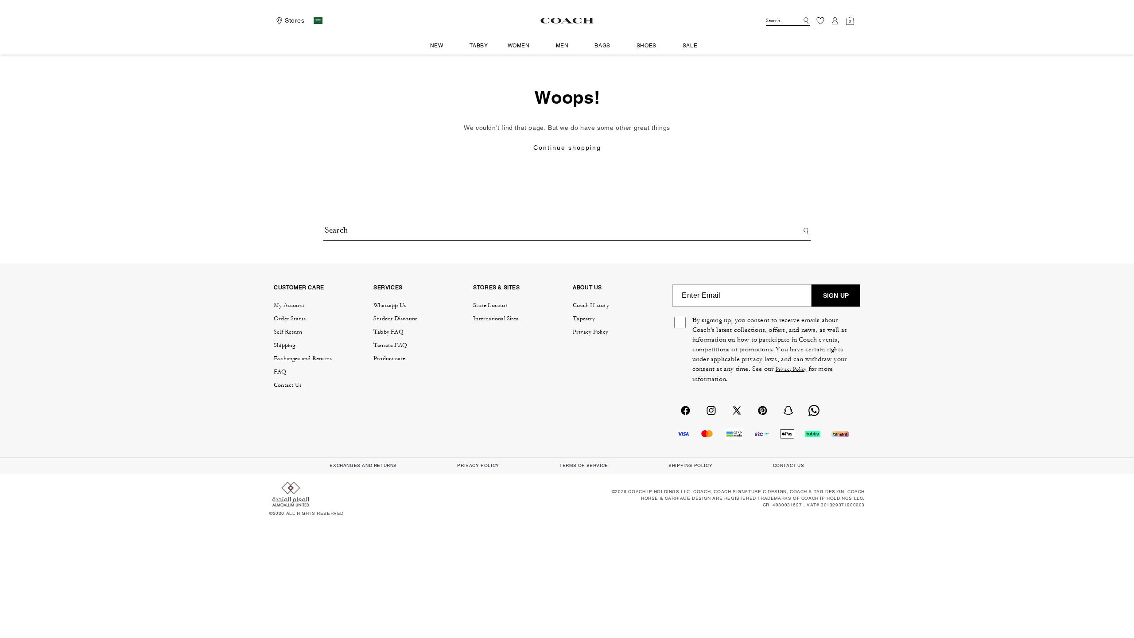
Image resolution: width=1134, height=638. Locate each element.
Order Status (290, 318)
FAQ (280, 371)
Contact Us (288, 385)
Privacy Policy (590, 331)
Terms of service (583, 465)
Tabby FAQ (388, 331)
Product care (389, 358)
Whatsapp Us (389, 305)
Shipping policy (690, 465)
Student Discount (395, 318)
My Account (289, 305)
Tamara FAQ (390, 345)
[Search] (804, 21)
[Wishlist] (820, 21)
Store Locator (490, 305)
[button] (440, 46)
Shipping (284, 345)
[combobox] (788, 21)
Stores (295, 20)
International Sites (495, 318)
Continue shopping (567, 147)
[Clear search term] (797, 20)
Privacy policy (478, 465)
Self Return (288, 331)
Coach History (591, 305)
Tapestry (584, 318)
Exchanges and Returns (303, 358)
